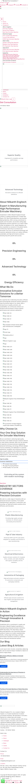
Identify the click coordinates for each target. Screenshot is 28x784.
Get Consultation (8, 102)
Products (5, 25)
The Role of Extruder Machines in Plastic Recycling (14, 689)
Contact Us (6, 96)
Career (5, 93)
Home (4, 21)
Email (1, 758)
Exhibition (5, 95)
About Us (5, 23)
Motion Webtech (16, 776)
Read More (3, 666)
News (4, 91)
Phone (2, 753)
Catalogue (5, 89)
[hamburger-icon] (2, 19)
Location (2, 763)
